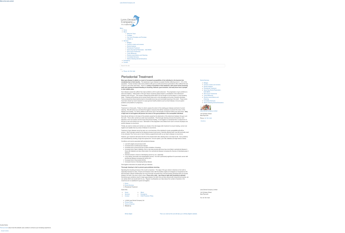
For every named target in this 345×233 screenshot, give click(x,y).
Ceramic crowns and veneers (135, 44)
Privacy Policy (129, 202)
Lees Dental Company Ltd (127, 3)
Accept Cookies (5, 230)
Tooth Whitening (131, 53)
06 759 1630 (208, 118)
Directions (203, 121)
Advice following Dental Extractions (137, 59)
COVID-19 (130, 39)
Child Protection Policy (147, 196)
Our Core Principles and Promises (136, 37)
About (125, 32)
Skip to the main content (7, 1)
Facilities (129, 35)
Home (125, 30)
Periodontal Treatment (133, 48)
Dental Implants (131, 46)
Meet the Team (131, 33)
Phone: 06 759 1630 (129, 71)
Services (126, 41)
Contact (126, 62)
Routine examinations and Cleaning (137, 55)
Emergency (127, 60)
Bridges (129, 42)
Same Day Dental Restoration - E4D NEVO (139, 50)
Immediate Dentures (133, 57)
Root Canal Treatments (133, 51)
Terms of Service (129, 204)
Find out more (4, 228)
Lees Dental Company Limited (208, 111)
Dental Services (204, 80)
